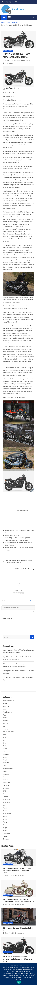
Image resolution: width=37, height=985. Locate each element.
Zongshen (6, 839)
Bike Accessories (8, 732)
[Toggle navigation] (9, 17)
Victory (5, 830)
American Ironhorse (9, 701)
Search (32, 637)
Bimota (5, 734)
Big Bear (5, 720)
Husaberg (6, 774)
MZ (4, 805)
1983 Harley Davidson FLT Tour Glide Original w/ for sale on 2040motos (18, 561)
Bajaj (4, 715)
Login (33, 601)
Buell (4, 746)
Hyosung (5, 780)
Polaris (5, 811)
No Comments (9, 63)
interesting (6, 785)
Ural (4, 825)
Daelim (5, 757)
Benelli (5, 718)
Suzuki (5, 819)
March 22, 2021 (9, 875)
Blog (4, 737)
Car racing (6, 754)
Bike (4, 726)
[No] (35, 974)
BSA (4, 743)
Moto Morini (6, 802)
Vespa (5, 828)
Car (4, 751)
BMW (4, 740)
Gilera (4, 765)
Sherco (5, 816)
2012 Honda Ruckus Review (23, 569)
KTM (4, 791)
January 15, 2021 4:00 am (12, 60)
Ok (19, 982)
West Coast (6, 833)
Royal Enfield (7, 814)
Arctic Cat (6, 706)
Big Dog (5, 723)
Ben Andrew (26, 60)
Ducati (5, 760)
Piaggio (5, 808)
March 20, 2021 (9, 904)
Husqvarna (6, 777)
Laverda (5, 797)
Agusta (7, 729)
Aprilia (5, 703)
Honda (5, 771)
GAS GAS (6, 763)
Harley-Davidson (8, 50)
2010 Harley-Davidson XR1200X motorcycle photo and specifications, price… (17, 959)
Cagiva (5, 749)
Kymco (5, 794)
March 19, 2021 (9, 933)
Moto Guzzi (6, 799)
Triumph (5, 822)
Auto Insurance (7, 712)
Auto (4, 709)
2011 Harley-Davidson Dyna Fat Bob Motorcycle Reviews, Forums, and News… (17, 870)
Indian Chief (6, 782)
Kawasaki (6, 788)
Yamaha (5, 836)
